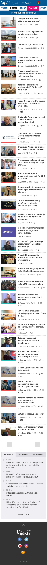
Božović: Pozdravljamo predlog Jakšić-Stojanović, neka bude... (30, 87)
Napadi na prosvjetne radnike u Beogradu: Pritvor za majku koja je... (31, 327)
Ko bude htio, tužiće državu (30, 44)
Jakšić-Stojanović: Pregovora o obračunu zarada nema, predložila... (31, 103)
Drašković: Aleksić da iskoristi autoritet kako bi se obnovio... (31, 148)
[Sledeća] (37, 444)
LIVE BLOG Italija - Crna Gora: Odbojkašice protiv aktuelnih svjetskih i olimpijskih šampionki (24, 465)
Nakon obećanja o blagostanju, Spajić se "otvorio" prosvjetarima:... (30, 384)
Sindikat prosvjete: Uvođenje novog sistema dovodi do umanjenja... (31, 217)
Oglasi (27, 3)
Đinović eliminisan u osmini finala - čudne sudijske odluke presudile (24, 484)
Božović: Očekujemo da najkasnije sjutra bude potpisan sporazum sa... (29, 354)
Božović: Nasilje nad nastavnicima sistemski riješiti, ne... (28, 340)
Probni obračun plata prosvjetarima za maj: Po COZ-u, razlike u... (32, 176)
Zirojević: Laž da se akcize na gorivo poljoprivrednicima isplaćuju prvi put (22, 475)
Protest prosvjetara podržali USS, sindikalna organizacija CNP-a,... (31, 162)
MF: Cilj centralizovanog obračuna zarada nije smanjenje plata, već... (29, 203)
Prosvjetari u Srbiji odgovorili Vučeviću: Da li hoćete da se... (31, 269)
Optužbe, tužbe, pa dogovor (31, 413)
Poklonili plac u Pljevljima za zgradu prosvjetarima (30, 32)
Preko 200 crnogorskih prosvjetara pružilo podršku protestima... (30, 257)
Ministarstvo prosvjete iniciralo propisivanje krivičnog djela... (32, 313)
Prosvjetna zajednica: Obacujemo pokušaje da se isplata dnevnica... (30, 73)
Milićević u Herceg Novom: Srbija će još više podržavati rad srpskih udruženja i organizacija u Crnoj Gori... (23, 504)
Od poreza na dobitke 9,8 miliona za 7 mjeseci (22, 494)
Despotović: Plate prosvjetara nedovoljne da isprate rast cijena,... (31, 189)
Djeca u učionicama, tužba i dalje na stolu (30, 369)
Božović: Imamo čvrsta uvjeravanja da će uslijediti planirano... (30, 297)
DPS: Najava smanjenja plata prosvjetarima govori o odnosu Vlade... (31, 230)
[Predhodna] (9, 444)
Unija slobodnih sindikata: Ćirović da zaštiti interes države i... (30, 136)
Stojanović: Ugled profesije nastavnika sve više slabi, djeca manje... (30, 244)
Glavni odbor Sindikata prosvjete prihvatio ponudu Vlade (30, 60)
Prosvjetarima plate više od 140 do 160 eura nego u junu (30, 282)
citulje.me (17, 3)
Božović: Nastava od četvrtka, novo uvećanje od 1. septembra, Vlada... (31, 400)
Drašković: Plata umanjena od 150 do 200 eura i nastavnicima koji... (31, 119)
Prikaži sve (23, 514)
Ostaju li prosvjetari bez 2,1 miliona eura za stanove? (30, 19)
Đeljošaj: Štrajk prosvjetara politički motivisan (30, 428)
